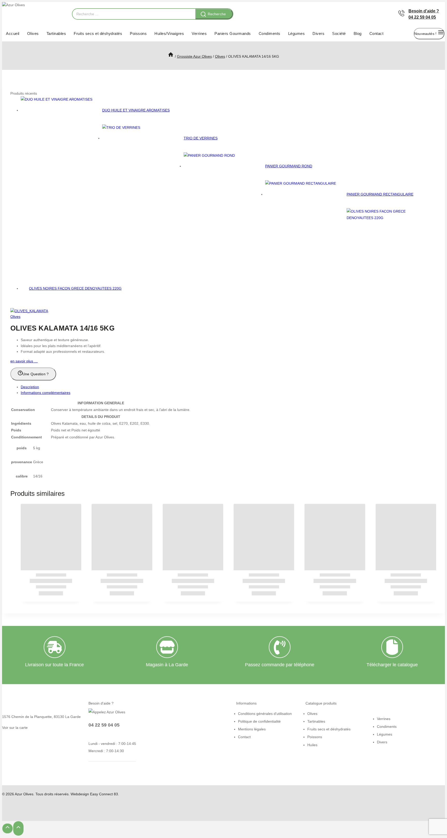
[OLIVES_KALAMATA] (29, 311)
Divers (318, 33)
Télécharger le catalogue (392, 664)
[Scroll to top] (7, 828)
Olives (33, 33)
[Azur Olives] (34, 14)
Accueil (12, 33)
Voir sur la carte (15, 727)
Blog (358, 33)
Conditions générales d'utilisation (265, 714)
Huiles (312, 745)
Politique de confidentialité (259, 721)
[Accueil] (171, 56)
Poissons (138, 33)
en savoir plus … (24, 361)
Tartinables (56, 33)
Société (339, 33)
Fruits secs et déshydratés (98, 33)
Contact (376, 33)
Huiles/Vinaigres (169, 33)
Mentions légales (252, 729)
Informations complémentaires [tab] (45, 393)
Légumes (296, 33)
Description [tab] (30, 387)
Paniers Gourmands (232, 33)
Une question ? (36, 374)
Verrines (199, 33)
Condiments (269, 33)
